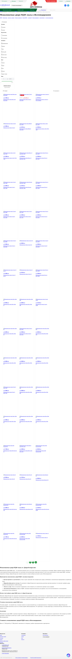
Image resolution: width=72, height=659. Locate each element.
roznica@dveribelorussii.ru (6, 647)
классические (42, 17)
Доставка (1, 638)
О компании (23, 635)
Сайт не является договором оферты (21, 657)
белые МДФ (24, 17)
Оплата (1, 639)
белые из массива (18, 17)
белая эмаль (5, 17)
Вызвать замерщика (51, 1)
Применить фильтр (7, 85)
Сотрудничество (45, 635)
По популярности (56, 90)
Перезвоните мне (5, 646)
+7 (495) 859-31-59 (5, 5)
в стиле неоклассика (49, 17)
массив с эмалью (11, 17)
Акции (22, 636)
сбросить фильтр (7, 87)
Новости (22, 639)
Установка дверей (3, 636)
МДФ (1, 17)
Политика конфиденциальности (35, 657)
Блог (22, 638)
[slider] (1, 81)
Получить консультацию (16, 5)
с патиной (30, 17)
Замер (1, 635)
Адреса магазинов (5, 653)
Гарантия (1, 642)
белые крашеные (35, 17)
